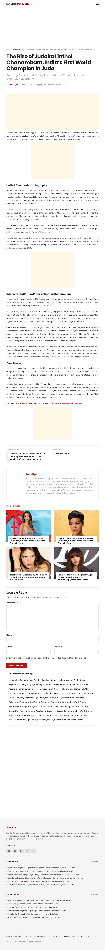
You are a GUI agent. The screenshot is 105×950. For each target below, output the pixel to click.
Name (9, 635)
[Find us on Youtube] (8, 851)
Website (58, 646)
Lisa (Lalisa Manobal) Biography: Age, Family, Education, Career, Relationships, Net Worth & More (75, 577)
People (15, 49)
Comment (12, 603)
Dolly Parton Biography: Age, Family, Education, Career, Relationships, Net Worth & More (47, 702)
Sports (21, 49)
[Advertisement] (52, 30)
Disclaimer (55, 936)
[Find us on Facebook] (27, 851)
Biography (40, 84)
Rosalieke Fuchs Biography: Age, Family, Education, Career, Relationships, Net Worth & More (28, 577)
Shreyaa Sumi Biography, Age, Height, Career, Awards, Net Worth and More (37, 911)
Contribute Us (40, 936)
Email (9, 646)
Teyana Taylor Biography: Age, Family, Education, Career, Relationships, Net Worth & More (76, 540)
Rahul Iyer (13, 84)
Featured (49, 84)
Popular (95, 862)
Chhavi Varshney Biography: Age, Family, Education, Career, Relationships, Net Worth (46, 697)
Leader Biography (13, 936)
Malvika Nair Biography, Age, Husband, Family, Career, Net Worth (33, 914)
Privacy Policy (70, 936)
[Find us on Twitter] (33, 851)
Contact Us (84, 936)
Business (94, 894)
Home (8, 49)
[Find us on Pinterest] (15, 851)
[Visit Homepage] (17, 4)
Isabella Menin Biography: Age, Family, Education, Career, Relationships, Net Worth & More (48, 706)
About (28, 936)
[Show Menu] (97, 4)
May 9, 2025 (27, 84)
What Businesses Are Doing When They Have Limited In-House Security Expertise (39, 900)
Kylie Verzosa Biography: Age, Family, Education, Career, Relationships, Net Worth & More (48, 715)
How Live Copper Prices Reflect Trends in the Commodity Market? (33, 904)
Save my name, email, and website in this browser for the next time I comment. (47, 658)
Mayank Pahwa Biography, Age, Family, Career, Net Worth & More (33, 907)
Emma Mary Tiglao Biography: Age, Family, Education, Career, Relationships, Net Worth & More (50, 711)
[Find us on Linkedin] (21, 851)
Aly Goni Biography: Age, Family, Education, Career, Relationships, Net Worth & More (46, 720)
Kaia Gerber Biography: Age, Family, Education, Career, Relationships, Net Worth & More (27, 540)
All (89, 862)
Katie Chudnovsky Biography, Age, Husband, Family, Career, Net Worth (35, 917)
